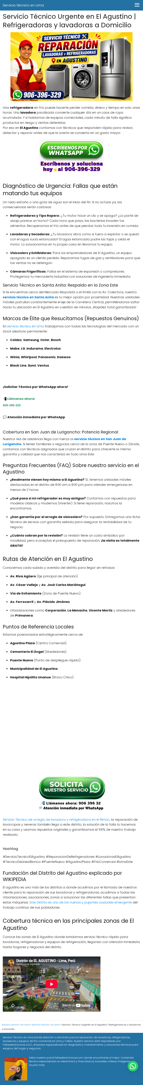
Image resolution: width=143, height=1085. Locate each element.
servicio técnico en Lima (25, 326)
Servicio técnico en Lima (23, 5)
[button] (133, 1066)
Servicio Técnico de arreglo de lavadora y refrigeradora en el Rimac (56, 819)
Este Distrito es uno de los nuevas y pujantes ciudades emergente (80, 902)
